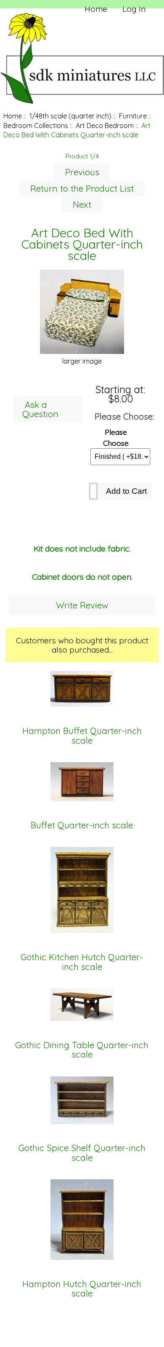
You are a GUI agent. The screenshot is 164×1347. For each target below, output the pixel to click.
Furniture (133, 116)
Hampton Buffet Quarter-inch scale (82, 735)
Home (96, 9)
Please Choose (116, 437)
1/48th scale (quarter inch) (70, 116)
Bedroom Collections (35, 125)
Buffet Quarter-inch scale (82, 825)
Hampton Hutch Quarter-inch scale (81, 1289)
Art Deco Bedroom (105, 125)
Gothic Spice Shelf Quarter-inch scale (82, 1152)
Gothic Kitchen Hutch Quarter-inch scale (82, 962)
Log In (133, 9)
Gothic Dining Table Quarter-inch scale (81, 1050)
